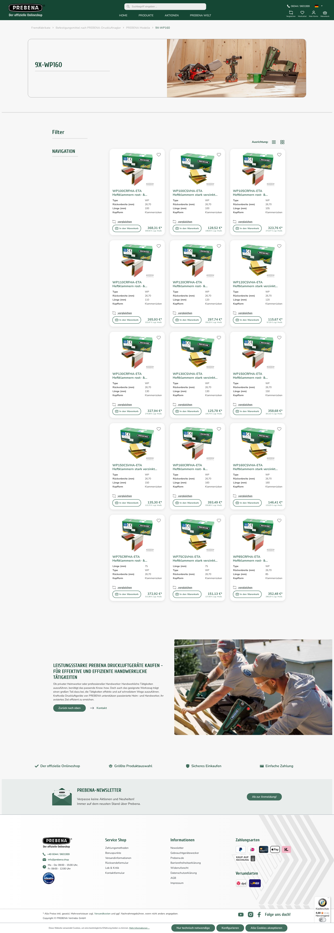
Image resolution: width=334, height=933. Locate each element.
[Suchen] (128, 6)
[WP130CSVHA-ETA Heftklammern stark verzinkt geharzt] (197, 352)
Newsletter (177, 848)
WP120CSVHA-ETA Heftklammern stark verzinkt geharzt (254, 284)
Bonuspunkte (113, 853)
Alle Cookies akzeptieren (266, 928)
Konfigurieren (230, 928)
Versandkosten (102, 913)
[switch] (322, 920)
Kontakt (102, 708)
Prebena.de (177, 858)
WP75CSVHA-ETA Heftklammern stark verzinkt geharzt (194, 558)
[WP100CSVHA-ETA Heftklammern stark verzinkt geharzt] (197, 169)
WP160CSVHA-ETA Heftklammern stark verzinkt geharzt (254, 467)
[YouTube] (241, 915)
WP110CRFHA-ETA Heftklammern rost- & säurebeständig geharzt (129, 284)
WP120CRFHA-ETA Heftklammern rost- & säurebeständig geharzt (190, 284)
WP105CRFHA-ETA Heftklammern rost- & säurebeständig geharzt (250, 193)
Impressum (177, 883)
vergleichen (124, 221)
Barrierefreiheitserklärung (185, 863)
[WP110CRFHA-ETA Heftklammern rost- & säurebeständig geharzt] (137, 260)
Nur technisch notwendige (193, 928)
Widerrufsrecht (179, 868)
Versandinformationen (118, 858)
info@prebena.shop (58, 859)
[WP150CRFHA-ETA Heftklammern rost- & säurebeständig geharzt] (258, 352)
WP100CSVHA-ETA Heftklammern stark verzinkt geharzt (194, 193)
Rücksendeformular (116, 863)
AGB (173, 878)
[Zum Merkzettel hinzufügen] (158, 154)
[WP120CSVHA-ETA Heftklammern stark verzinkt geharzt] (258, 260)
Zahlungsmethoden (117, 848)
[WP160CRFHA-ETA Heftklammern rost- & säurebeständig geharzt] (197, 443)
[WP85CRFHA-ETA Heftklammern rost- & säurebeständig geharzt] (258, 534)
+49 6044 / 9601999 (58, 854)
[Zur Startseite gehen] (24, 11)
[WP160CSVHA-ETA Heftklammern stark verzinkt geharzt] (258, 443)
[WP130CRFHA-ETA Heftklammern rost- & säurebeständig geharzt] (137, 352)
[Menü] (328, 899)
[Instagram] (250, 914)
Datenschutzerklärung (183, 873)
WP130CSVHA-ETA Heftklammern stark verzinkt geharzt (194, 376)
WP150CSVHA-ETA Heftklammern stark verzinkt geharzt (133, 467)
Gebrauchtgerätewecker (184, 853)
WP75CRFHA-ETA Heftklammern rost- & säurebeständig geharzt (129, 558)
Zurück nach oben (69, 708)
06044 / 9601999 (300, 6)
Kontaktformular (115, 873)
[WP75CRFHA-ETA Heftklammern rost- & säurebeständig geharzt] (137, 534)
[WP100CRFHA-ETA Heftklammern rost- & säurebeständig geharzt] (137, 169)
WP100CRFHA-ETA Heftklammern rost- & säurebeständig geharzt (129, 193)
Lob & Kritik (112, 868)
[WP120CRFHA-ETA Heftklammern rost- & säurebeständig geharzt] (197, 260)
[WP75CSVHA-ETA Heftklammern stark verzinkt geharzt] (197, 534)
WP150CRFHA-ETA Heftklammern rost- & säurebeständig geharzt (250, 376)
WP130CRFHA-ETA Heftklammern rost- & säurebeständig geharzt (129, 376)
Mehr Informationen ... (139, 928)
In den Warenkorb (128, 228)
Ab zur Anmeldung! (264, 797)
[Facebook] (259, 914)
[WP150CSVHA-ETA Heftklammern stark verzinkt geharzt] (137, 443)
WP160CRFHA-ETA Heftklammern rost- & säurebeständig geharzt (190, 467)
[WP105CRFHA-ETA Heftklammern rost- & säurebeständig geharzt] (258, 169)
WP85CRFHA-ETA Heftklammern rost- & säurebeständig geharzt (250, 558)
